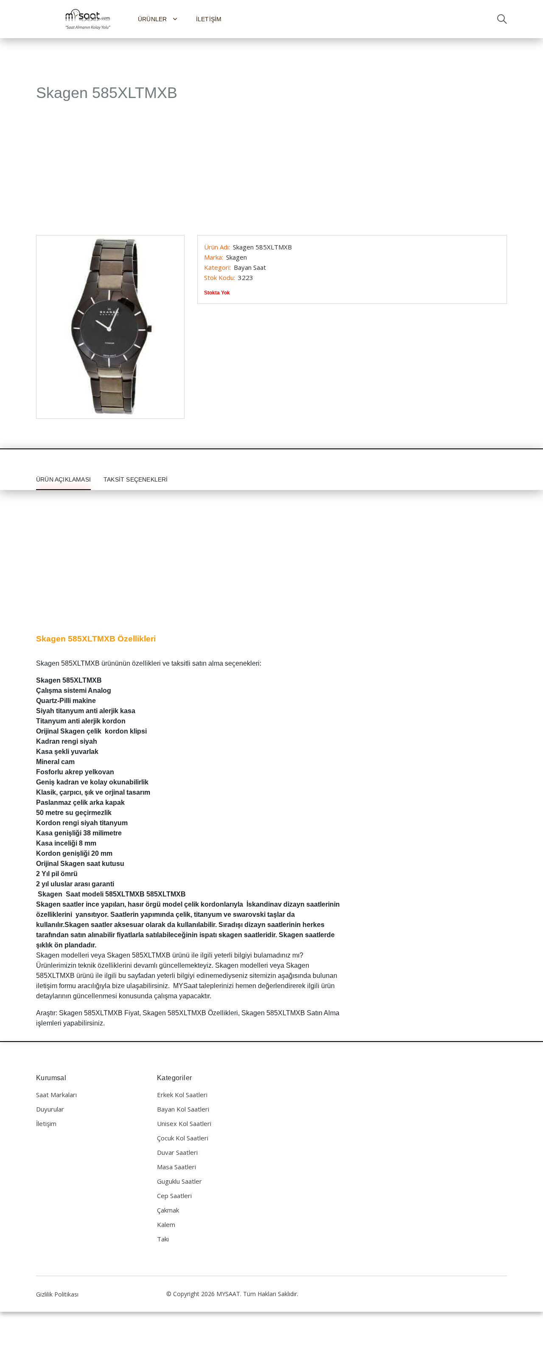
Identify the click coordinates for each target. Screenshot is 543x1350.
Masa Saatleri (176, 1166)
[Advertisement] (271, 172)
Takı (163, 1239)
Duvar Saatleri (177, 1152)
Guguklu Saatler (179, 1181)
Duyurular (50, 1109)
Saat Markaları (56, 1094)
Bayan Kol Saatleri (183, 1109)
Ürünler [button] (153, 19)
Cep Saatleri (174, 1195)
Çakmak (168, 1210)
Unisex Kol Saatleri (184, 1123)
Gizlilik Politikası (57, 1294)
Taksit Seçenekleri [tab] (136, 479)
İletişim (209, 19)
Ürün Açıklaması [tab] (63, 479)
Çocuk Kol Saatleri (182, 1138)
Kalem (166, 1224)
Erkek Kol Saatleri (182, 1094)
